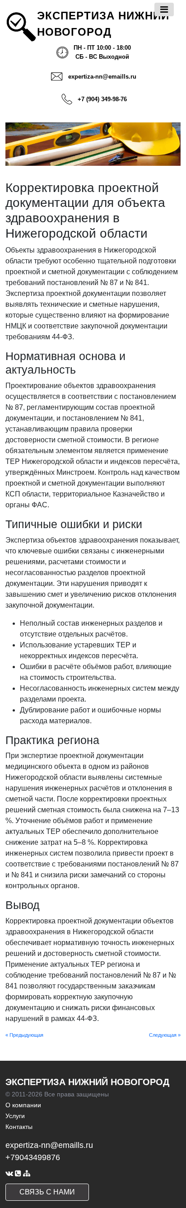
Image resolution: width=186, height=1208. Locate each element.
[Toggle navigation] (164, 9)
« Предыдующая (24, 1035)
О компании (23, 1105)
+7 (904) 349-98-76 (102, 99)
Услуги (15, 1115)
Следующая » (165, 1035)
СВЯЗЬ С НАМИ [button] (47, 1192)
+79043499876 (32, 1157)
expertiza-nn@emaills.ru (102, 76)
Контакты (19, 1126)
